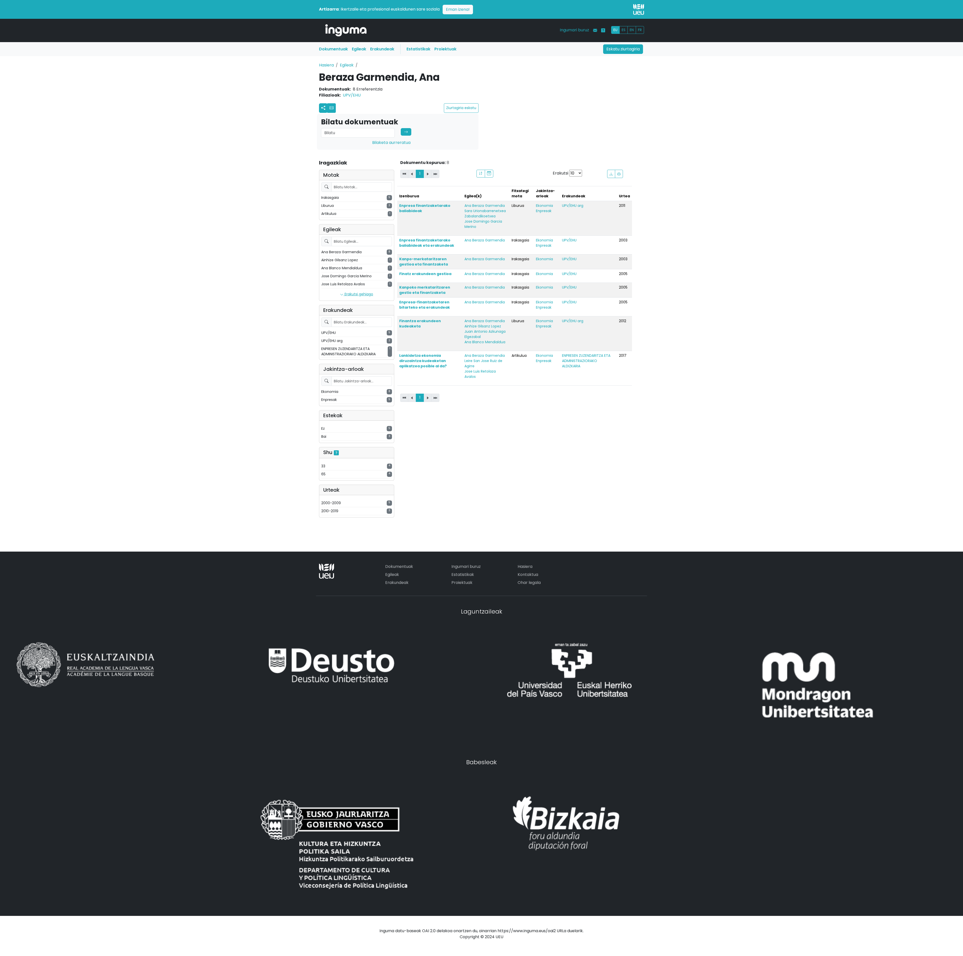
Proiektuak (445, 49)
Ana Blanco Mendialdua (484, 341)
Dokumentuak (333, 49)
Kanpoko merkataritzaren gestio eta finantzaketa (424, 290)
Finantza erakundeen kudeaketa (420, 323)
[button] (331, 108)
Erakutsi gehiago (358, 294)
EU (615, 29)
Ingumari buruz (574, 30)
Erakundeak (382, 49)
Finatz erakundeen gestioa (425, 273)
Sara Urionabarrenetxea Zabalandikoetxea (485, 213)
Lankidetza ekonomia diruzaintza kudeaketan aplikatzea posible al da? (423, 361)
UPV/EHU (352, 95)
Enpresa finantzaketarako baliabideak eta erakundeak (426, 243)
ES (623, 29)
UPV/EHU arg (572, 205)
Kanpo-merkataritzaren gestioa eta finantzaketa (423, 261)
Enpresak (543, 210)
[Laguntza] (603, 30)
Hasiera (326, 65)
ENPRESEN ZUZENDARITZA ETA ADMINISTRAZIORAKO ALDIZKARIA (586, 361)
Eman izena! (458, 9)
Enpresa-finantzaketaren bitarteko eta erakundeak (424, 305)
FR (640, 29)
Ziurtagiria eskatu (461, 107)
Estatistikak (418, 49)
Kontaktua (528, 574)
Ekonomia (544, 205)
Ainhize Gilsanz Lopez (482, 326)
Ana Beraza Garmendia (484, 205)
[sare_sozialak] (323, 108)
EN (632, 29)
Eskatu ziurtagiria (623, 49)
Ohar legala (529, 582)
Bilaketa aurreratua (391, 142)
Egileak (359, 49)
